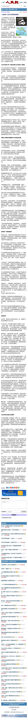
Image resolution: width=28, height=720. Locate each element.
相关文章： (4, 523)
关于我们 (14, 709)
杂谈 (10, 9)
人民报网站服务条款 (14, 707)
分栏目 (6, 9)
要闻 (13, 9)
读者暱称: (3, 511)
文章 (16, 9)
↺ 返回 (3, 2)
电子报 (21, 2)
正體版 (25, 2)
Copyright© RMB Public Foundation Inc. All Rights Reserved (14, 704)
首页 (2, 9)
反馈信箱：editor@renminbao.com (14, 712)
